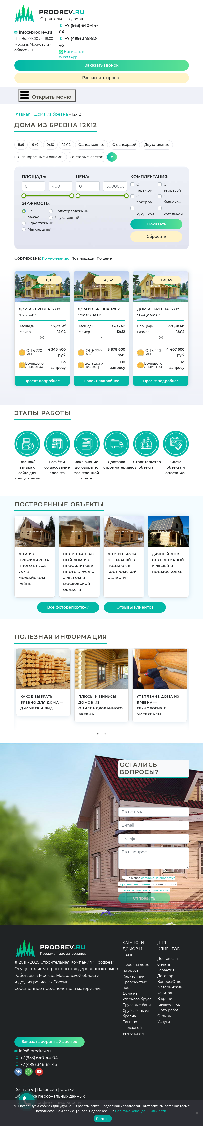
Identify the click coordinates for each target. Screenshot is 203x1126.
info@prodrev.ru (35, 32)
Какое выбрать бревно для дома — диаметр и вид (41, 702)
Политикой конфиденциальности (143, 890)
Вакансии (47, 1089)
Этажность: (36, 203)
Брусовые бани (137, 1005)
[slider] (23, 195)
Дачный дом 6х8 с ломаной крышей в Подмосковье (168, 563)
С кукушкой (145, 211)
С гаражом (144, 187)
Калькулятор (169, 1004)
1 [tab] (97, 734)
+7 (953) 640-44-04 (39, 1057)
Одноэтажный (40, 223)
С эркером (144, 199)
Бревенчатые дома (135, 985)
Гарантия (165, 970)
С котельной (173, 211)
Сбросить (156, 236)
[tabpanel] (43, 683)
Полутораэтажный (72, 211)
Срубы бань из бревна (136, 1013)
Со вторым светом (86, 157)
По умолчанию (55, 258)
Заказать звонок (102, 65)
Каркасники (134, 976)
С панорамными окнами (40, 157)
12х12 (66, 144)
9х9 (35, 144)
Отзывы (164, 1016)
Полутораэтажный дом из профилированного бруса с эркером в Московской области (79, 571)
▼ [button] (112, 157)
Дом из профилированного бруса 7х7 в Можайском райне (34, 569)
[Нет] (196, 1112)
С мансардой (124, 144)
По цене (104, 258)
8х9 (21, 144)
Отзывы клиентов (135, 607)
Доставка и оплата (167, 962)
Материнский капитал (170, 990)
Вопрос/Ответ (170, 981)
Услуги (163, 1021)
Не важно (33, 214)
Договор (165, 976)
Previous (10, 689)
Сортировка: (27, 258)
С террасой (172, 187)
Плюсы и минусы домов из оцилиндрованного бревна (100, 705)
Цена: (82, 176)
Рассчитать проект (101, 77)
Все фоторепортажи (68, 607)
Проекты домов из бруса (137, 967)
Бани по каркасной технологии (133, 1028)
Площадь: (34, 176)
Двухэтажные (156, 144)
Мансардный (39, 229)
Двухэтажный (67, 217)
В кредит (165, 998)
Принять (103, 1119)
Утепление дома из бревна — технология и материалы (158, 705)
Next (192, 689)
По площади (83, 258)
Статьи (67, 1089)
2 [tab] (105, 734)
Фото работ (167, 1010)
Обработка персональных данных (49, 1096)
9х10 (50, 144)
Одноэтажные (91, 144)
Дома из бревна (51, 114)
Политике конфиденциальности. (141, 1111)
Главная (22, 114)
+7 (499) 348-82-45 (38, 1064)
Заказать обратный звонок (49, 1041)
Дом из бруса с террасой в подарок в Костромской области (122, 566)
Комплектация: (149, 176)
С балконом (172, 199)
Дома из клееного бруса (137, 996)
